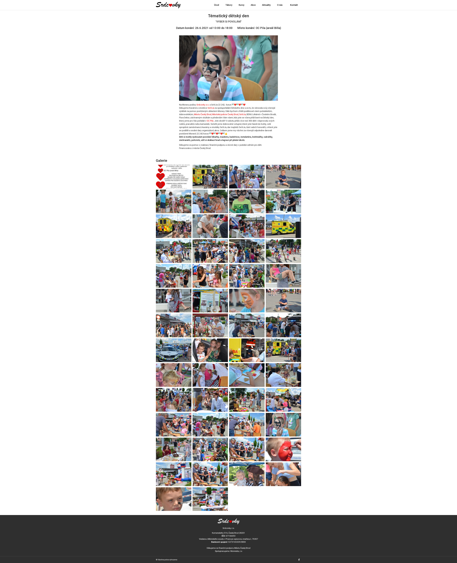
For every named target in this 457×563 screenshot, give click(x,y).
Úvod (216, 5)
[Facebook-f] (299, 560)
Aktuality (266, 5)
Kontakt (294, 5)
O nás (280, 5)
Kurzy (241, 5)
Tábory (228, 5)
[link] (202, 104)
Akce (253, 5)
